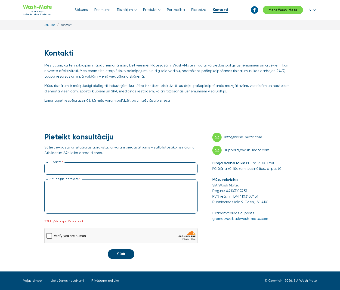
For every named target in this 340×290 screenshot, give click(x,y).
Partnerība (176, 10)
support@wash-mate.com (246, 150)
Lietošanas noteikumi (67, 280)
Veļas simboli (33, 280)
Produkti (150, 10)
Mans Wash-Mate (283, 10)
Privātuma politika (105, 280)
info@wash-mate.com (243, 137)
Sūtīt (121, 254)
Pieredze (198, 10)
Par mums (102, 10)
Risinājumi (125, 10)
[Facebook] (254, 10)
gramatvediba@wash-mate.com (240, 219)
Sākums (81, 10)
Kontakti (220, 10)
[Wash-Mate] (37, 10)
